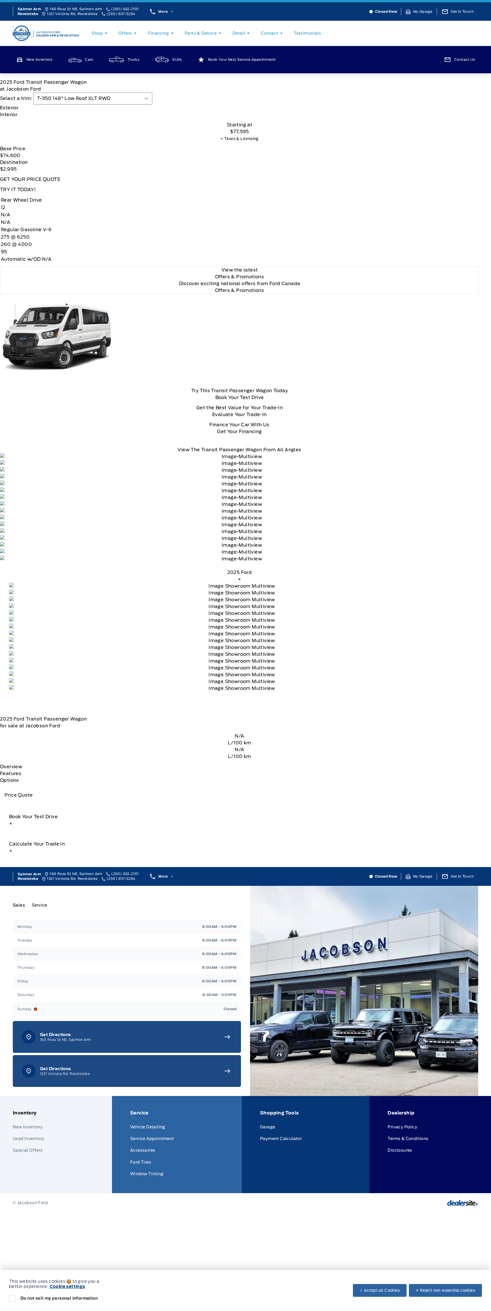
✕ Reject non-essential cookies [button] (445, 1290)
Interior (8, 114)
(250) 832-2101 (125, 9)
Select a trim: (16, 98)
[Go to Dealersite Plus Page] (462, 1203)
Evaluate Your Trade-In (239, 414)
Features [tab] (10, 773)
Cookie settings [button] (67, 1286)
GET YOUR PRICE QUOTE (30, 179)
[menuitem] (100, 33)
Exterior (9, 107)
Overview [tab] (11, 766)
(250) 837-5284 (121, 14)
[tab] (239, 108)
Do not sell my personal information (59, 1298)
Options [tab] (9, 780)
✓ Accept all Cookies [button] (380, 1290)
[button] (419, 11)
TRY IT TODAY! (18, 189)
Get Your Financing (239, 431)
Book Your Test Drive (239, 397)
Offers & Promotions (239, 290)
